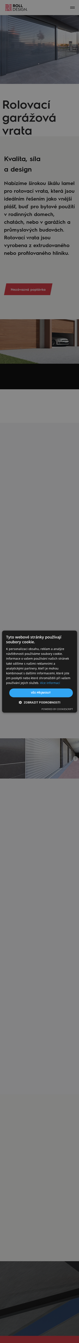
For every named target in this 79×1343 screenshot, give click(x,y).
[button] (39, 702)
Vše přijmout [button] (41, 692)
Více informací (50, 683)
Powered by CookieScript (57, 709)
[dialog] (39, 671)
